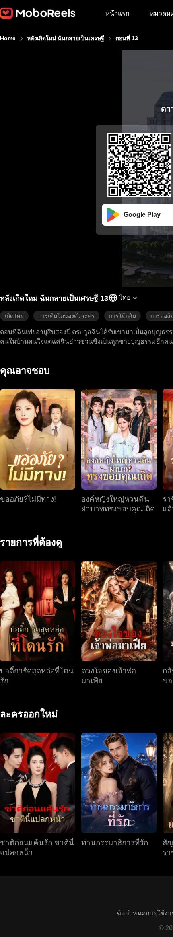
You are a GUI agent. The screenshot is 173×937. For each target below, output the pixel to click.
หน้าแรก (117, 13)
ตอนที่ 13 (126, 38)
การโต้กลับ (122, 316)
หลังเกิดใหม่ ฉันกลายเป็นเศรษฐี (65, 38)
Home (8, 38)
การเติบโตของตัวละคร (66, 316)
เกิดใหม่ (14, 316)
